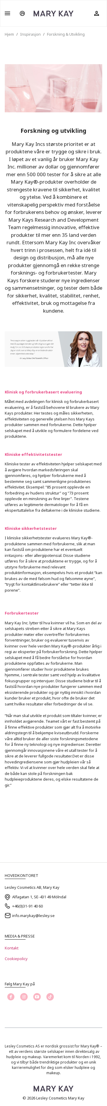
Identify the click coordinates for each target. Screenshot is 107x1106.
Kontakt (11, 948)
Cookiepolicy (16, 958)
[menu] (7, 13)
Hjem (9, 34)
